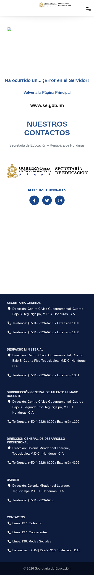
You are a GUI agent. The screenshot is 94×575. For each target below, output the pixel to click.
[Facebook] (34, 200)
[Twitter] (47, 200)
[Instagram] (60, 200)
